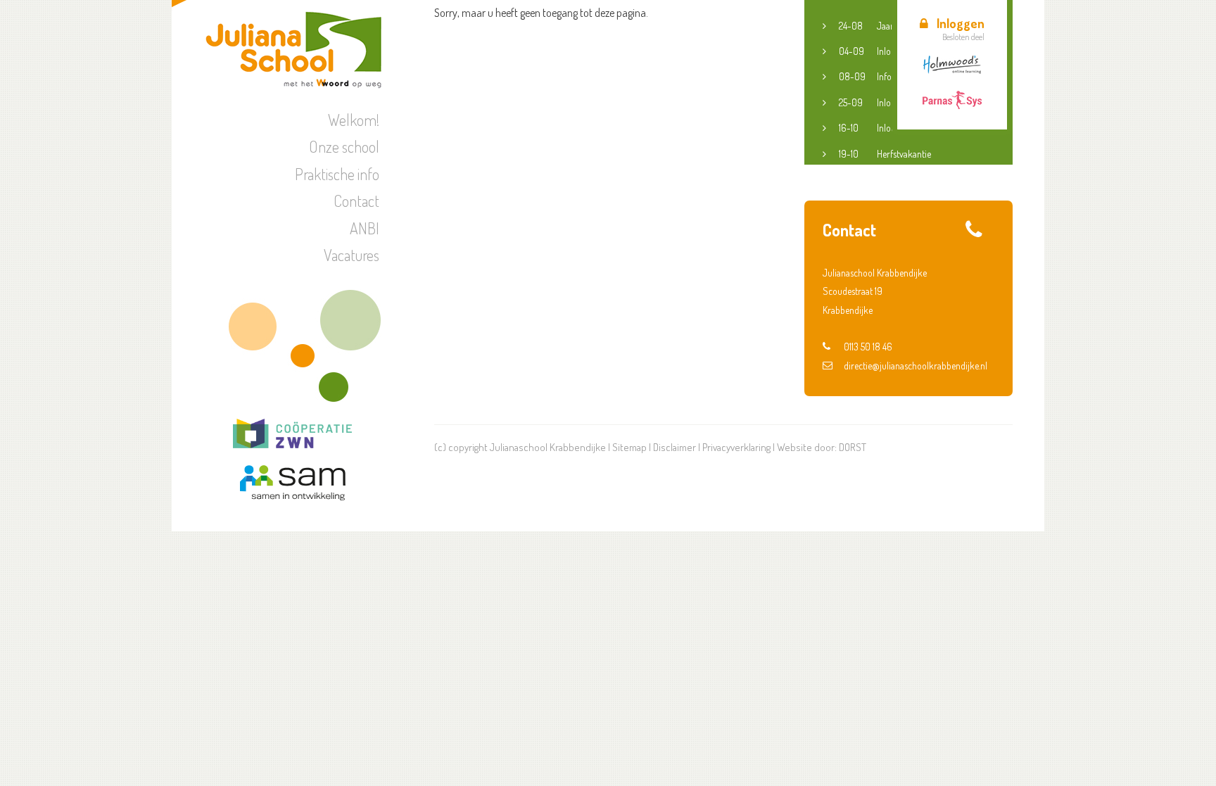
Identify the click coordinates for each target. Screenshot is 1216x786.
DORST (852, 447)
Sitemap (629, 447)
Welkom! (353, 119)
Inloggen (960, 23)
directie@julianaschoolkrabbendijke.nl (915, 366)
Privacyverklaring (736, 447)
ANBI (364, 228)
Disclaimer (674, 447)
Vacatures (351, 254)
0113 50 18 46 (868, 347)
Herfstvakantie (885, 154)
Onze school (344, 146)
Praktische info (337, 174)
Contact (356, 200)
